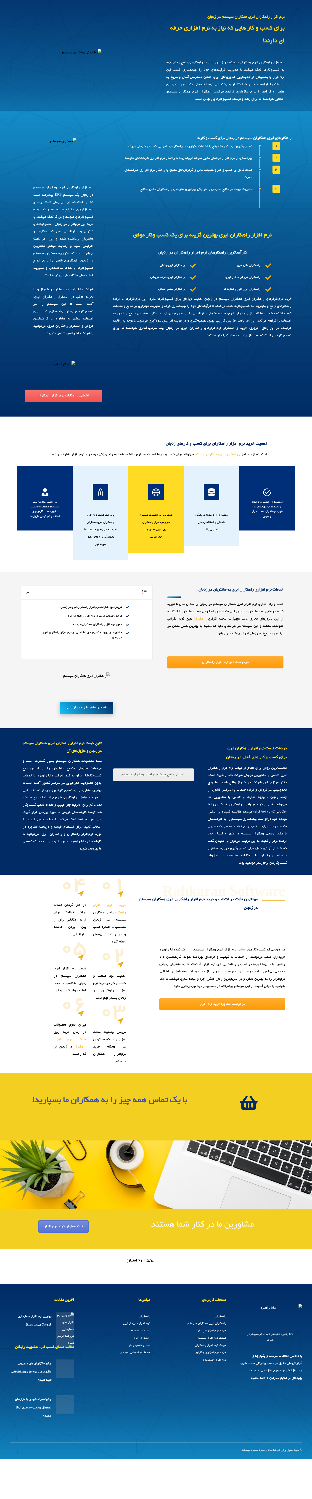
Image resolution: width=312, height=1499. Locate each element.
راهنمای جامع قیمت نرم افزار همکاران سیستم (153, 774)
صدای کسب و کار (139, 1345)
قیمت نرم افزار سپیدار (211, 1338)
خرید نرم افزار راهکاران (211, 1352)
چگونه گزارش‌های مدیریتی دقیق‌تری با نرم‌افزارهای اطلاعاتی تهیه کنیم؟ (31, 1372)
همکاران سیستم (206, 454)
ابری (221, 454)
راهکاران (231, 454)
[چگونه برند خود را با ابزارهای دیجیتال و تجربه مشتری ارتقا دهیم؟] (65, 1404)
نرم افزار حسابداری (214, 1360)
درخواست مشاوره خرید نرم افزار (222, 1004)
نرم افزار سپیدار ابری (136, 1323)
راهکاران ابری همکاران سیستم (207, 1323)
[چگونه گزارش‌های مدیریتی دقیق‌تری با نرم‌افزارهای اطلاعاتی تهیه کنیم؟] (65, 1368)
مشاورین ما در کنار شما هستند (202, 1225)
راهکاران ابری (141, 1338)
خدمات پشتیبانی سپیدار (135, 1352)
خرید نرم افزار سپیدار (212, 1331)
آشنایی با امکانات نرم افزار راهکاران (63, 396)
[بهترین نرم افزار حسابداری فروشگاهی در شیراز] (65, 1321)
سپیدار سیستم (140, 1331)
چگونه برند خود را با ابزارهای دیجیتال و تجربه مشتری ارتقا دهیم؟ (33, 1408)
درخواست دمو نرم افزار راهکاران (225, 662)
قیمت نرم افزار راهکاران (210, 1345)
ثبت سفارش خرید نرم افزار (63, 1226)
